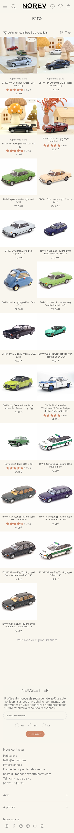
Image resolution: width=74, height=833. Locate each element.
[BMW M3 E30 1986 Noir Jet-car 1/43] (18, 116)
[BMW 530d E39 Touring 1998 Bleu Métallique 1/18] (55, 228)
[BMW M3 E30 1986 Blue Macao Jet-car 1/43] (55, 55)
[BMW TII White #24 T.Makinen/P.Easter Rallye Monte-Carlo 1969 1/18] (55, 382)
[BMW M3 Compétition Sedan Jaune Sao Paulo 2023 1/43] (18, 382)
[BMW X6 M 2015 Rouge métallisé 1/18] (55, 116)
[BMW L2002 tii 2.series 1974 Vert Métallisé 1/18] (55, 279)
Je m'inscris (35, 734)
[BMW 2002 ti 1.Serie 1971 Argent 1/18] (18, 228)
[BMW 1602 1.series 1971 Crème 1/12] (55, 176)
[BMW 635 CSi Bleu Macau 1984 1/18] (18, 331)
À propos (9, 807)
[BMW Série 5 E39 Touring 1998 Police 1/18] (55, 549)
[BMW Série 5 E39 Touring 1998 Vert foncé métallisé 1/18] (18, 601)
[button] (15, 90)
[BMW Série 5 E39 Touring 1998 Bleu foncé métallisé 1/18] (18, 549)
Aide (6, 795)
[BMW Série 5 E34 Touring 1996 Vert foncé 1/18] (18, 494)
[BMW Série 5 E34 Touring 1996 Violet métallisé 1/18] (55, 494)
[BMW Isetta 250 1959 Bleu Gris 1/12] (18, 279)
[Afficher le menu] (5, 6)
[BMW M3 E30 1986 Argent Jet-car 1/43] (18, 55)
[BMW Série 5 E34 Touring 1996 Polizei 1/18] (55, 441)
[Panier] (68, 6)
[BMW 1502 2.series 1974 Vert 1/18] (18, 176)
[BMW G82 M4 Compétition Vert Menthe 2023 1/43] (55, 331)
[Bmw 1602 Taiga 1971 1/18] (18, 441)
